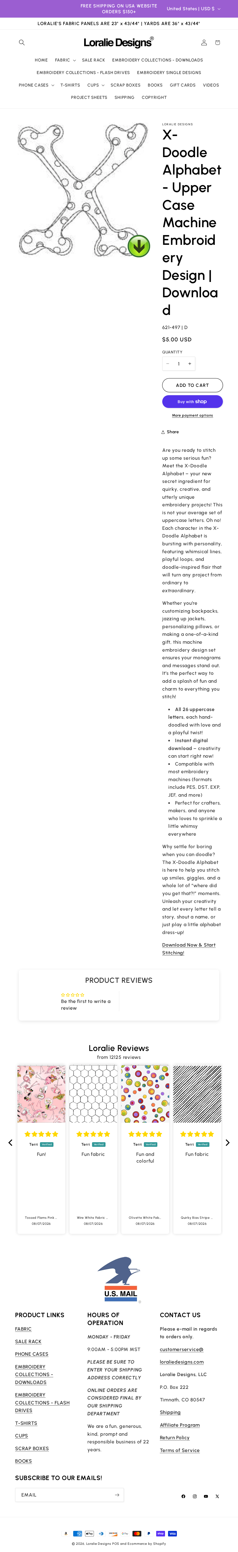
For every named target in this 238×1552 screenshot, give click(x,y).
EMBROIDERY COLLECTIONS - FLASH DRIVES (42, 1402)
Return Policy (175, 1437)
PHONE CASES (32, 1354)
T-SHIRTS (26, 1423)
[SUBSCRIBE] (117, 1495)
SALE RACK (28, 1341)
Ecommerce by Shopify (147, 1544)
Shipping (170, 1412)
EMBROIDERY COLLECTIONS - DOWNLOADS (34, 1374)
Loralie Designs (98, 1544)
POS (115, 1544)
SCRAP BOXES (32, 1448)
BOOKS (23, 1461)
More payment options (192, 415)
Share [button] (173, 431)
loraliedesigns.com (182, 1362)
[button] (21, 42)
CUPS (21, 1436)
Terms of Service (180, 1450)
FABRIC (23, 1329)
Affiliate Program (180, 1425)
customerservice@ (182, 1349)
